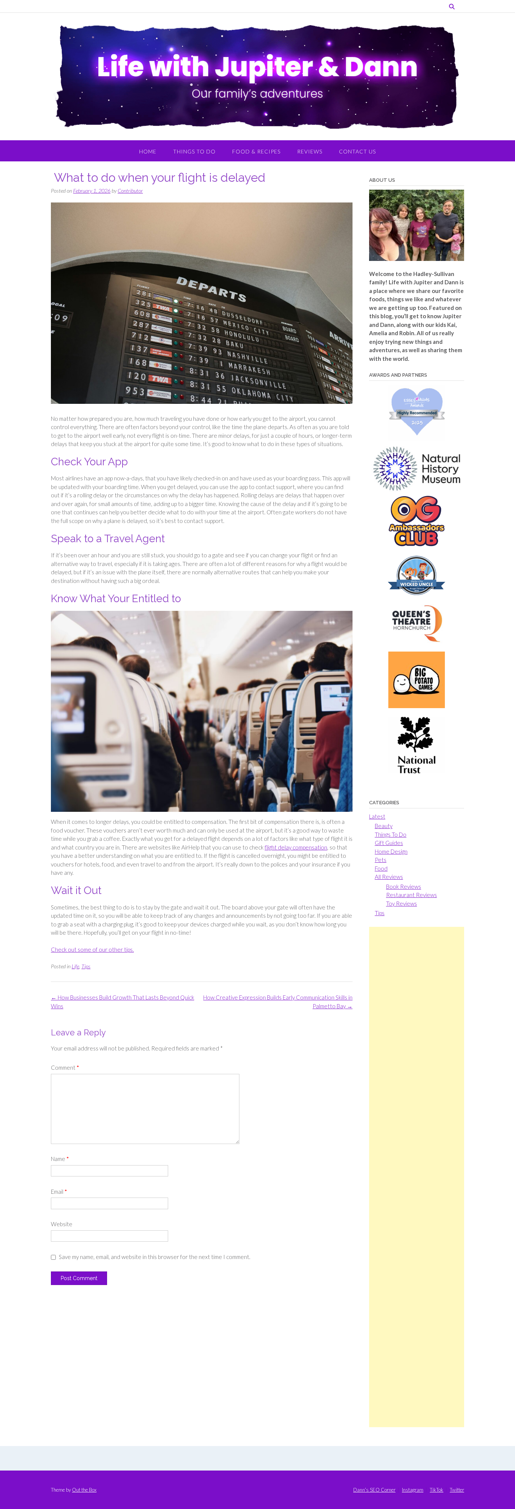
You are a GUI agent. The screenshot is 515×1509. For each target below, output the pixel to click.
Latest (377, 816)
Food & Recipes (256, 151)
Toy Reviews (401, 903)
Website (61, 1224)
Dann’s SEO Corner (374, 1490)
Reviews (309, 151)
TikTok (436, 1490)
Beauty (383, 825)
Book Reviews (403, 886)
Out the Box (84, 1490)
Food (381, 868)
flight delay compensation (296, 847)
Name (60, 1158)
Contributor (130, 190)
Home (147, 151)
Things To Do (194, 151)
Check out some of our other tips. (92, 949)
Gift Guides (389, 842)
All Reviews (389, 876)
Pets (380, 859)
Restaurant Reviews (411, 894)
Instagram (412, 1490)
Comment (65, 1067)
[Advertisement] (416, 1177)
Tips (85, 966)
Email (59, 1191)
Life (75, 966)
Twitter (457, 1490)
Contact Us (357, 151)
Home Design (391, 851)
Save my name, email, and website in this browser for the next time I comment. (154, 1256)
